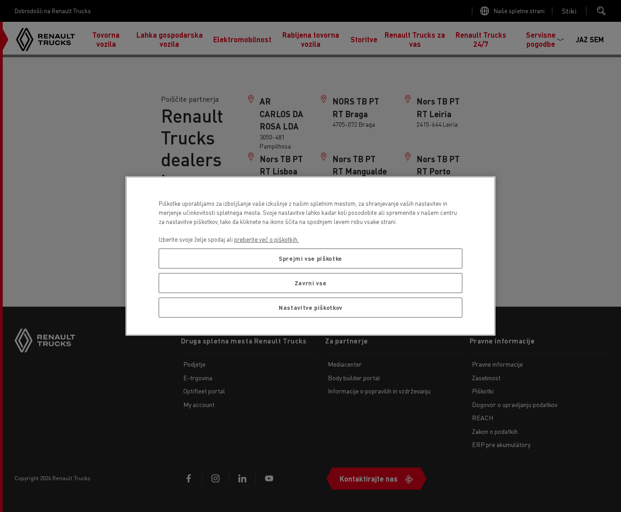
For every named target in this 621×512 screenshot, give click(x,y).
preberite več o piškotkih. (266, 239)
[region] (310, 255)
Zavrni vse (311, 283)
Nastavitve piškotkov (310, 307)
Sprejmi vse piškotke (310, 258)
